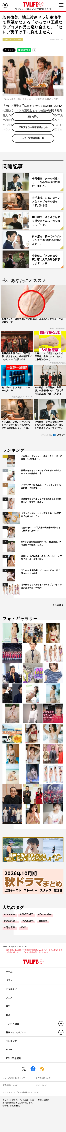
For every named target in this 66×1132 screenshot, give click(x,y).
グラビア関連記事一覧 (33, 138)
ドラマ (9, 980)
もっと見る (57, 604)
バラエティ (11, 989)
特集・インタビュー (19, 946)
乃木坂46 (29, 920)
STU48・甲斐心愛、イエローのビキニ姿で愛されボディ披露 (40, 572)
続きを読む (33, 116)
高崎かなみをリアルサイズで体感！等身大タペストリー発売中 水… (41, 472)
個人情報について (43, 1078)
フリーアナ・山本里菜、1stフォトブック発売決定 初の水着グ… (41, 486)
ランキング (11, 1041)
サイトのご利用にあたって (14, 1078)
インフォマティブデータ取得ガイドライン (20, 1092)
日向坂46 (10, 927)
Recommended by (45, 435)
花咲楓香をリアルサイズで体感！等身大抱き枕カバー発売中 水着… (41, 500)
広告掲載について (10, 1085)
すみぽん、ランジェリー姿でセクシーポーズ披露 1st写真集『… (41, 457)
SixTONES (27, 914)
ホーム (5, 946)
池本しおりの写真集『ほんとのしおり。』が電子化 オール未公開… (41, 557)
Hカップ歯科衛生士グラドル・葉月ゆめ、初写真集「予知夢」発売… (41, 543)
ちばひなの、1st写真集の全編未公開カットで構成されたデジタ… (41, 529)
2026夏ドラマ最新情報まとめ (33, 127)
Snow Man (46, 914)
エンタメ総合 (12, 1023)
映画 (8, 1015)
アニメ (9, 997)
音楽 (8, 1006)
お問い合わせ (41, 1085)
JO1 (24, 927)
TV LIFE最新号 (13, 1058)
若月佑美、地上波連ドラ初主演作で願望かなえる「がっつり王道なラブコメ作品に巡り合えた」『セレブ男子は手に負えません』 (34, 951)
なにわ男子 (11, 920)
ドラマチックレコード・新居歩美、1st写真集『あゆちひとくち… (41, 514)
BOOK (9, 1049)
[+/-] (60, 1023)
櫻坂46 (44, 920)
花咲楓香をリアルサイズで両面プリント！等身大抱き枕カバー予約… (41, 586)
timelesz (10, 914)
